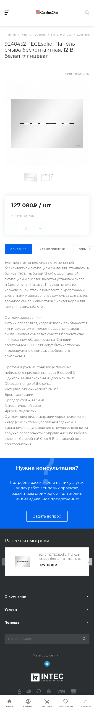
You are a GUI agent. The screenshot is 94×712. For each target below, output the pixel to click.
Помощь (12, 623)
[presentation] (90, 249)
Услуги (11, 609)
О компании (15, 596)
